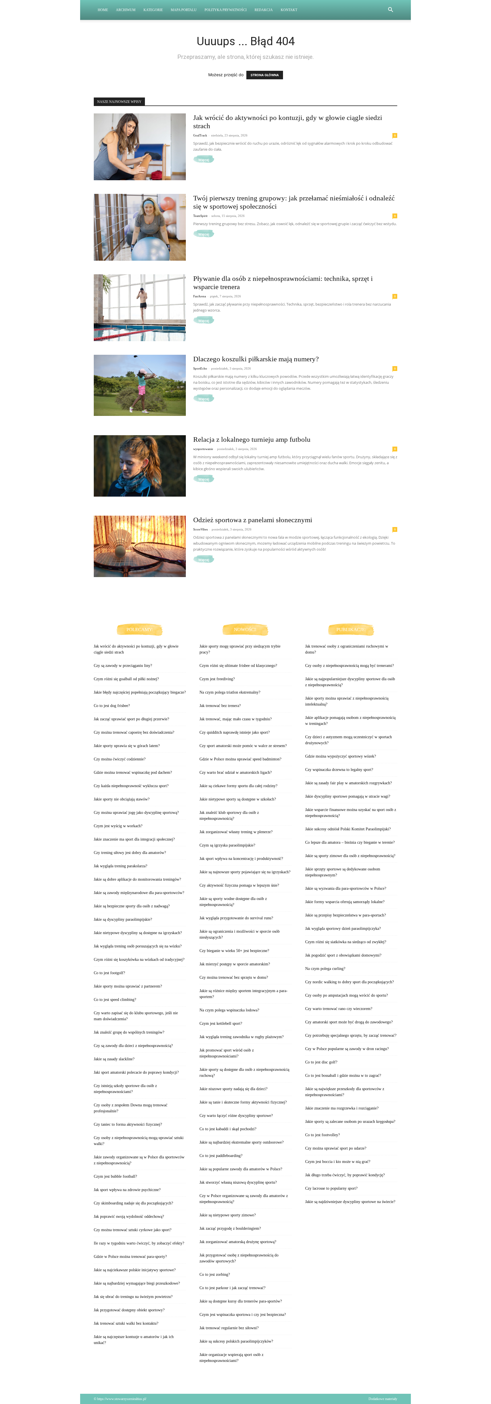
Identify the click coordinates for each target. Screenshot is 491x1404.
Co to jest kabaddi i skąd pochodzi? (227, 1129)
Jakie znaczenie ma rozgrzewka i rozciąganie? (341, 1108)
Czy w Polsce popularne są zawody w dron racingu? (347, 1049)
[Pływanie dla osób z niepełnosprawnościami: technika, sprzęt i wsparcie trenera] (140, 307)
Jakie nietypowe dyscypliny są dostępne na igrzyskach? (138, 933)
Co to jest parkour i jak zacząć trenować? (232, 1288)
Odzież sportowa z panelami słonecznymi (252, 520)
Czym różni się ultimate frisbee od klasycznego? (238, 665)
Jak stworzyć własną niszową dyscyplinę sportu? (238, 1182)
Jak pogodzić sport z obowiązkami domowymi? (343, 955)
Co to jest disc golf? (321, 1062)
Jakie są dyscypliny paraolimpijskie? (123, 919)
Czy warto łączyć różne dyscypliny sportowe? (236, 1115)
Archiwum (126, 10)
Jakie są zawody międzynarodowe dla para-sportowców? (139, 893)
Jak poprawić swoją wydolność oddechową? (129, 1216)
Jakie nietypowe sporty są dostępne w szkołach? (237, 799)
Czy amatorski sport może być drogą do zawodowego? (349, 1022)
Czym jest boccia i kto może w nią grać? (337, 1162)
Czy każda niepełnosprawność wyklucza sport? (131, 786)
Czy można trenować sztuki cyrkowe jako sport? (132, 1230)
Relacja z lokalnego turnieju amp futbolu (252, 439)
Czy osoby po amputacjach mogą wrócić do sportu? (346, 995)
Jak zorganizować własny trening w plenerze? (235, 832)
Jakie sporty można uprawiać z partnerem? (128, 986)
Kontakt (289, 10)
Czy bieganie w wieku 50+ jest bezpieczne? (234, 951)
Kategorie (153, 10)
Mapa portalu (184, 10)
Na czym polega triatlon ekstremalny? (229, 692)
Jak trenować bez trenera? (220, 706)
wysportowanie (203, 449)
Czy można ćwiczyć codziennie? (119, 759)
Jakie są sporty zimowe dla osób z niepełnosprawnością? (350, 856)
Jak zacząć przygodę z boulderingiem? (230, 1228)
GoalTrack (200, 135)
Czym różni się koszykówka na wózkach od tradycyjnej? (139, 959)
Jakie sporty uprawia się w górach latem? (127, 746)
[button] (390, 10)
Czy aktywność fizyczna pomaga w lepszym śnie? (239, 885)
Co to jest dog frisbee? (112, 706)
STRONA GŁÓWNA (265, 75)
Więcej (203, 160)
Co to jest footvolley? (322, 1135)
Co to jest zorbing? (214, 1274)
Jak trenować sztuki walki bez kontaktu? (126, 1323)
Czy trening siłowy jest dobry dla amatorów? (130, 853)
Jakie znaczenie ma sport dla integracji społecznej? (134, 839)
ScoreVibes (200, 529)
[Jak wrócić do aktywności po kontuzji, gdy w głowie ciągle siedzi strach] (140, 146)
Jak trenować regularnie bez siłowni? (229, 1328)
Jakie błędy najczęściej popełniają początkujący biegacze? (140, 692)
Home (103, 10)
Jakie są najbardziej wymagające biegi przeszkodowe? (137, 1283)
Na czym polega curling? (325, 969)
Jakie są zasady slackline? (114, 1059)
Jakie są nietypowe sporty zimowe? (227, 1215)
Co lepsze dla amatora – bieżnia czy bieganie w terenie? (350, 842)
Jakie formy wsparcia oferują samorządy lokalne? (344, 902)
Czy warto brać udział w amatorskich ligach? (235, 772)
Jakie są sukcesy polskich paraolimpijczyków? (236, 1341)
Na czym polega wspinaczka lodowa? (229, 1010)
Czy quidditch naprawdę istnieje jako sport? (234, 732)
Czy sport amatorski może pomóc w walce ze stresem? (243, 746)
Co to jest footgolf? (109, 973)
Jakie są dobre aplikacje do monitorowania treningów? (137, 879)
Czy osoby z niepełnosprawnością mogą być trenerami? (349, 665)
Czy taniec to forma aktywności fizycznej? (128, 1124)
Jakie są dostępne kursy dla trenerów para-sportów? (240, 1301)
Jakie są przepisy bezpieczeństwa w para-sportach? (345, 915)
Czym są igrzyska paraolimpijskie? (227, 845)
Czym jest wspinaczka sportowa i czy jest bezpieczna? (242, 1314)
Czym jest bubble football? (115, 1176)
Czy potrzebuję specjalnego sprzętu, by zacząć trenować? (350, 1035)
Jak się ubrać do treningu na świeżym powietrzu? (133, 1297)
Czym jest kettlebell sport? (220, 1023)
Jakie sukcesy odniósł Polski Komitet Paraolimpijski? (348, 829)
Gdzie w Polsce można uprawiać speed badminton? (240, 759)
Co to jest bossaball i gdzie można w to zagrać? (343, 1075)
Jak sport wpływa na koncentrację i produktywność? (241, 858)
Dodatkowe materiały (383, 1399)
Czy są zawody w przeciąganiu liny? (123, 665)
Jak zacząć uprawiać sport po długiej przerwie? (131, 719)
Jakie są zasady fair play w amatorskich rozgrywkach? (348, 783)
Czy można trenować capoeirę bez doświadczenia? (134, 732)
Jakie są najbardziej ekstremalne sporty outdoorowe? (241, 1142)
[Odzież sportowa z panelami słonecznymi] (140, 546)
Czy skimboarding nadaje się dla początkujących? (133, 1203)
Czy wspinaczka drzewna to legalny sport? (339, 770)
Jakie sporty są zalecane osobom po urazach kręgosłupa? (350, 1121)
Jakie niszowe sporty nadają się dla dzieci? (233, 1089)
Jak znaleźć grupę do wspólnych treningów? (129, 1032)
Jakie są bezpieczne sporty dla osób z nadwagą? (132, 906)
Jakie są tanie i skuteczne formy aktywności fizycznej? (243, 1102)
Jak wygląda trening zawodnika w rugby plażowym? (241, 1037)
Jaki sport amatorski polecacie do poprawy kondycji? (136, 1072)
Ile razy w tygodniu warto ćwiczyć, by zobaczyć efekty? (139, 1243)
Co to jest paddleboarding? (220, 1156)
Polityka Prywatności (226, 10)
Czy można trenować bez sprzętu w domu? (233, 977)
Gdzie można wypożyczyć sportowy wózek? (340, 756)
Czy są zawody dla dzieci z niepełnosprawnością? (133, 1046)
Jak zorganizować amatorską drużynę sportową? (237, 1242)
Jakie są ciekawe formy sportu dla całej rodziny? (238, 786)
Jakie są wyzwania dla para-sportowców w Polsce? (345, 888)
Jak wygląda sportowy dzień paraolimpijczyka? (343, 928)
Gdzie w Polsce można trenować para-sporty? (130, 1256)
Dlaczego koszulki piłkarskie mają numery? (256, 359)
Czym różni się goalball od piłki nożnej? (126, 679)
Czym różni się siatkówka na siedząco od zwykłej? (345, 942)
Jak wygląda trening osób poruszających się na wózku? (138, 946)
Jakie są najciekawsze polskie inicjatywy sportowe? (135, 1270)
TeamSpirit (200, 215)
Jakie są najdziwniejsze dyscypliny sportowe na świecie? (350, 1202)
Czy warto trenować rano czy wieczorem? (338, 1009)
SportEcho (200, 368)
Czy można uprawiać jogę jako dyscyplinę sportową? (136, 812)
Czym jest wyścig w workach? (118, 826)
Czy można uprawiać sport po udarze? (335, 1148)
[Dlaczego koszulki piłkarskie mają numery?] (140, 385)
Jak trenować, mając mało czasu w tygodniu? (235, 719)
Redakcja (264, 10)
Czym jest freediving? (217, 679)
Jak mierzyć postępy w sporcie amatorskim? (234, 964)
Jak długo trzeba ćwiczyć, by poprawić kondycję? (345, 1175)
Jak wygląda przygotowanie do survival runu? (236, 918)
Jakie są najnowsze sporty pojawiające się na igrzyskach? (244, 872)
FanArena (199, 296)
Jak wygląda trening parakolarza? (120, 866)
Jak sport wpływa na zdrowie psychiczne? (127, 1190)
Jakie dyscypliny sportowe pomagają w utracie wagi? (347, 796)
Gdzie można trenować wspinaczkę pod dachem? (133, 772)
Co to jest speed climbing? (115, 999)
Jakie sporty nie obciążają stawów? (121, 799)
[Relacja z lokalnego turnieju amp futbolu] (140, 466)
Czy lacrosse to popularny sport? (331, 1188)
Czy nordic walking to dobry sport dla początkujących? (349, 982)
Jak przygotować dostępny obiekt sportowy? (129, 1310)
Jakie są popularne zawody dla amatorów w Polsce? (240, 1169)
